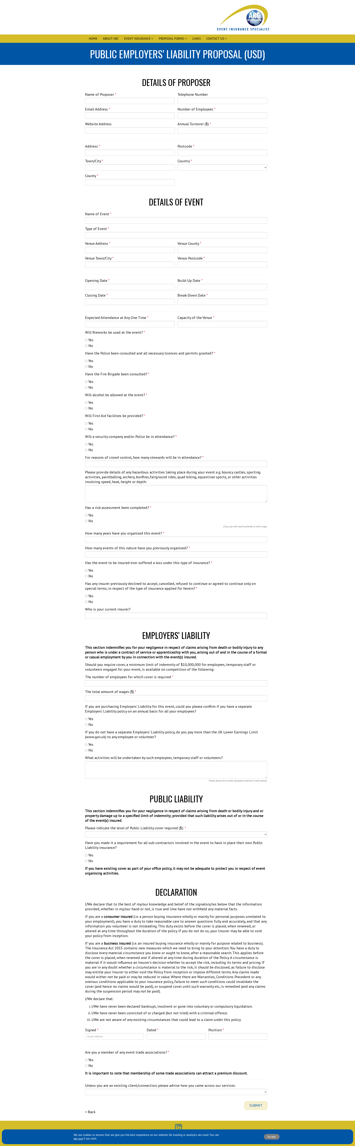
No (90, 345)
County (91, 175)
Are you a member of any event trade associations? (127, 1052)
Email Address (97, 109)
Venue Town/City (99, 258)
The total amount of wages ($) (110, 691)
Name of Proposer (100, 94)
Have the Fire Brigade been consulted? (117, 374)
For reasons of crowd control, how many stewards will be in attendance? (144, 457)
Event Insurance (137, 39)
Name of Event (98, 214)
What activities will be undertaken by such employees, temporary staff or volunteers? (154, 757)
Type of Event (97, 228)
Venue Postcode (191, 258)
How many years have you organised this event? (124, 533)
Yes (90, 340)
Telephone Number (193, 94)
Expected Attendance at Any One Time (116, 317)
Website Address (98, 124)
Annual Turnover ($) (194, 124)
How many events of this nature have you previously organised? (137, 548)
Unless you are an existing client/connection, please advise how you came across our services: (160, 1085)
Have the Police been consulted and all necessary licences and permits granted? (150, 353)
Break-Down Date (193, 295)
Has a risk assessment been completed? (118, 507)
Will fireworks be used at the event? (115, 332)
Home (93, 39)
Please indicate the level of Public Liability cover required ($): (135, 828)
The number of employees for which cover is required (129, 677)
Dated (152, 1030)
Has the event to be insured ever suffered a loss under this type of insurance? (148, 562)
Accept (272, 1136)
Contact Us (215, 39)
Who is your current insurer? (107, 609)
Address (92, 146)
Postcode (186, 146)
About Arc (111, 39)
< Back (90, 1111)
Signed (91, 1030)
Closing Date (96, 295)
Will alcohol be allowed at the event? (116, 395)
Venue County (189, 243)
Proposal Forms (171, 39)
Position (216, 1030)
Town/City (94, 161)
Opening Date (97, 280)
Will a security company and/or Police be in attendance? (131, 436)
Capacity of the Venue (196, 317)
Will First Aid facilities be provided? (115, 415)
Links (196, 39)
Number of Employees (196, 109)
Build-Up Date (190, 280)
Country (185, 161)
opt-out (78, 1138)
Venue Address (97, 243)
